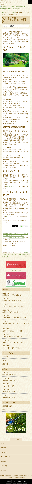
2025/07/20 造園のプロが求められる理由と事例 (12, 341)
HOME (3, 12)
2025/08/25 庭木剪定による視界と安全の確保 (12, 294)
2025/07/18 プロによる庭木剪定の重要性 (11, 347)
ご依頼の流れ (5, 452)
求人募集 (3, 470)
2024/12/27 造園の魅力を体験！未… (9, 373)
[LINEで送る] (24, 226)
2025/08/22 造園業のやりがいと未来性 (10, 311)
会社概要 (3, 461)
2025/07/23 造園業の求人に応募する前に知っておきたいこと (15, 323)
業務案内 (3, 448)
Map (19, 481)
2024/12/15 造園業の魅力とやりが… (9, 396)
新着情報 (13, 12)
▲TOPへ (16, 439)
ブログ (7, 12)
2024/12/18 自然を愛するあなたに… (9, 390)
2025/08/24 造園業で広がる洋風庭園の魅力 (11, 299)
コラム (4, 360)
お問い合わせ (5, 466)
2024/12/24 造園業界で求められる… (9, 379)
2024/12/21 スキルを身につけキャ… (9, 385)
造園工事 (5, 409)
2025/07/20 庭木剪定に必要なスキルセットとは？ (13, 335)
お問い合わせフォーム (12, 186)
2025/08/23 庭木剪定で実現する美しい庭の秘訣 (12, 305)
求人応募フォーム (11, 216)
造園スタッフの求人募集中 (16, 238)
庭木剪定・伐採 (7, 406)
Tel (14, 481)
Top (25, 481)
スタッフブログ (5, 457)
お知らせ (5, 356)
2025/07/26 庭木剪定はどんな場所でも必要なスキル (14, 316)
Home (9, 481)
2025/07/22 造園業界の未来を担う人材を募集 (12, 330)
